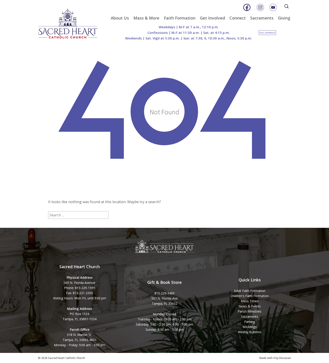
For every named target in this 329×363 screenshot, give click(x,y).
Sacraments (261, 18)
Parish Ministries (249, 311)
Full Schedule (267, 32)
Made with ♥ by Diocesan (275, 358)
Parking (249, 322)
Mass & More (146, 18)
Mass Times (249, 301)
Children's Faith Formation (250, 296)
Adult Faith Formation (249, 291)
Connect (237, 18)
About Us (120, 18)
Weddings (250, 327)
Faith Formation (179, 18)
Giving (284, 18)
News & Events (250, 306)
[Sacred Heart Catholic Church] (71, 21)
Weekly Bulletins (249, 332)
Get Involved (212, 18)
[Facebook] (246, 7)
